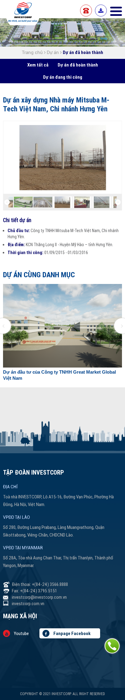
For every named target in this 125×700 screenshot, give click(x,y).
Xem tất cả (38, 65)
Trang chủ (33, 52)
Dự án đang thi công (62, 77)
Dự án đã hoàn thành (83, 52)
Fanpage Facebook (71, 633)
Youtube (21, 633)
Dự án (53, 52)
